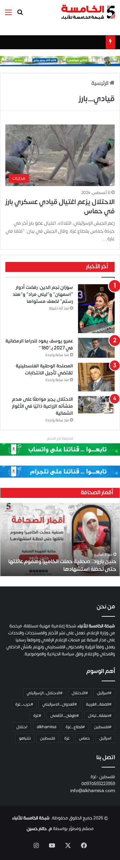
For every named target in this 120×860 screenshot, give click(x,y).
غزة (67, 738)
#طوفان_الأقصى (64, 715)
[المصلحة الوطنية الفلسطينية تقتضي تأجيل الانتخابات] (96, 377)
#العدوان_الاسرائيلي (59, 704)
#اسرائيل (104, 693)
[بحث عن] (20, 14)
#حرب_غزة (24, 704)
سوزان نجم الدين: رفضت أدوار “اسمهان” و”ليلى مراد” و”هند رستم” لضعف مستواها (43, 294)
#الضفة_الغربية (98, 704)
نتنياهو (25, 738)
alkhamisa (46, 727)
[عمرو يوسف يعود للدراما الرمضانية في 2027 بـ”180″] (96, 348)
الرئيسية (100, 83)
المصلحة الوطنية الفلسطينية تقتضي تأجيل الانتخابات (44, 369)
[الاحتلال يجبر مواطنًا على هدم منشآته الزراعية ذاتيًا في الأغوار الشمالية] (96, 404)
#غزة (37, 715)
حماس (84, 738)
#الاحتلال (80, 693)
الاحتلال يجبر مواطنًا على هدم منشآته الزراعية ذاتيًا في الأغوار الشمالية (42, 406)
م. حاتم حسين (39, 828)
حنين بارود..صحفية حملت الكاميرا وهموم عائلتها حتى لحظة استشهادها (62, 565)
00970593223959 (98, 783)
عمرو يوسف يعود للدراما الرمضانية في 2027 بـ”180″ (39, 344)
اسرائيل (105, 738)
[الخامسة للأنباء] (88, 12)
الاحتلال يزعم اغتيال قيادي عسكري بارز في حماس (60, 206)
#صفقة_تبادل (99, 715)
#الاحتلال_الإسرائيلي (44, 693)
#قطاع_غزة (75, 727)
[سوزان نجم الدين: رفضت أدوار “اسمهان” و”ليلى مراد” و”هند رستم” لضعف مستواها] (96, 308)
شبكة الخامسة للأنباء (31, 818)
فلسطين (47, 738)
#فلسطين (102, 727)
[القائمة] (8, 14)
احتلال (21, 727)
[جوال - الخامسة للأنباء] (60, 61)
